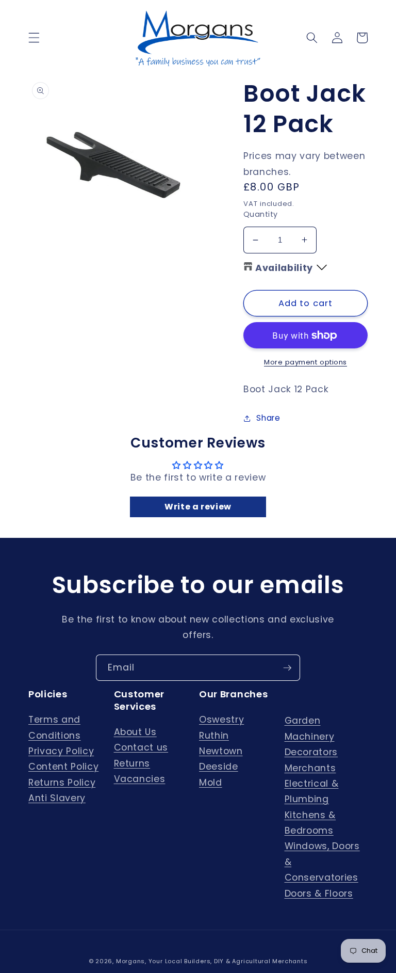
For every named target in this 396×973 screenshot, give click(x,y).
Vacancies (140, 779)
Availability (284, 268)
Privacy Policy (61, 751)
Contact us (141, 747)
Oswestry (221, 719)
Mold (210, 782)
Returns (132, 763)
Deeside (218, 766)
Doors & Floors (319, 893)
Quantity (260, 214)
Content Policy (63, 766)
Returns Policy (61, 782)
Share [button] (268, 417)
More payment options (305, 362)
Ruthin (214, 735)
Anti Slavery (57, 798)
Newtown (221, 751)
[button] (34, 37)
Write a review (198, 507)
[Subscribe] (287, 668)
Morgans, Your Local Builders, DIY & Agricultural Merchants (212, 961)
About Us (135, 732)
